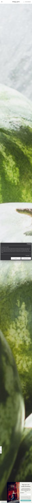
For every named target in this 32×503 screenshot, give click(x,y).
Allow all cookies (26, 258)
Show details (27, 255)
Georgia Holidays (4, 501)
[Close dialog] (31, 483)
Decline (16, 258)
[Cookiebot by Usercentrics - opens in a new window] (27, 244)
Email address (22, 492)
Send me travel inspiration (26, 500)
